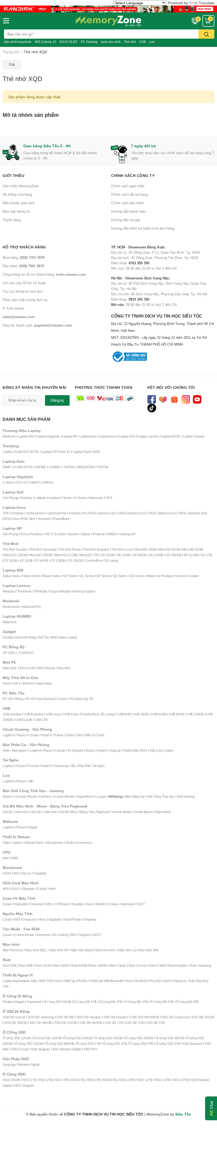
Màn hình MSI (148, 950)
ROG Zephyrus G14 (103, 513)
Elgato (32, 827)
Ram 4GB (9, 965)
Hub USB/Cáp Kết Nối (71, 981)
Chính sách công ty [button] (133, 175)
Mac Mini (64, 668)
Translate (206, 3)
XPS (109, 498)
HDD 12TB (144, 1080)
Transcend (33, 1002)
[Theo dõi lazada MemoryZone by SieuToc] (163, 398)
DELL (14, 653)
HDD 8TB (109, 1080)
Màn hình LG (128, 950)
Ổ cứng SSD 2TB (115, 1044)
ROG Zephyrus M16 (193, 513)
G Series (80, 498)
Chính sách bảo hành (127, 203)
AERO (35, 482)
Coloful (42, 889)
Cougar (100, 796)
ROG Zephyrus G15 (133, 513)
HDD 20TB (180, 1080)
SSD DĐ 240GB (203, 1017)
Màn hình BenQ (82, 950)
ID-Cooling (60, 935)
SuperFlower (73, 919)
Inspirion (54, 498)
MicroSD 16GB (145, 549)
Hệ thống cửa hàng (17, 194)
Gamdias (127, 904)
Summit (180, 576)
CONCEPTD (23, 467)
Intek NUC (10, 668)
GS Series (137, 576)
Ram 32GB (61, 965)
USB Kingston (33, 714)
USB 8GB (123, 714)
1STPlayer (62, 904)
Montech (102, 904)
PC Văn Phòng (13, 699)
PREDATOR (86, 467)
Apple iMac (44, 683)
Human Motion (122, 812)
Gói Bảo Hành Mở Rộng (19, 637)
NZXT (140, 904)
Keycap (115, 750)
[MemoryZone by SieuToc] (108, 21)
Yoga (53, 591)
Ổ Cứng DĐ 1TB (85, 1002)
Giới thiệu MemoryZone (21, 186)
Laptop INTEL (171, 436)
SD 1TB (206, 555)
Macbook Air (11, 607)
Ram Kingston (178, 965)
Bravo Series (52, 576)
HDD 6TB (94, 1080)
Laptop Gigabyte (48, 436)
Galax (115, 904)
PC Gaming (89, 42)
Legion (91, 591)
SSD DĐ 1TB (113, 1023)
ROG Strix (28, 519)
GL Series (87, 576)
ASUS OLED (68, 42)
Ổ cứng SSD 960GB (60, 1044)
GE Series (120, 576)
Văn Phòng (10, 498)
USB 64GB (176, 714)
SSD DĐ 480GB (40, 1023)
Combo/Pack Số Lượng (101, 561)
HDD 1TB (29, 1080)
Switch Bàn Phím (135, 750)
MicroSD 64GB (192, 549)
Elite (62, 534)
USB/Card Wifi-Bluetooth (106, 981)
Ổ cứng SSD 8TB (168, 1044)
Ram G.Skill (157, 965)
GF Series (70, 576)
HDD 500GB (11, 1080)
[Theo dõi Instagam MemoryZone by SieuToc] (186, 398)
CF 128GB (58, 561)
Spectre (73, 534)
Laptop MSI (26, 436)
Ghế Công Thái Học (160, 796)
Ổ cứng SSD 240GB (78, 1038)
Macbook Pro (31, 607)
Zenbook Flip (57, 513)
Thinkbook (24, 591)
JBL (73, 766)
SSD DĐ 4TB (155, 1023)
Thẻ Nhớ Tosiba (70, 549)
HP (5, 653)
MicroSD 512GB (66, 555)
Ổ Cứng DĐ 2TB (110, 1002)
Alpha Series (12, 576)
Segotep (78, 904)
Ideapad (8, 591)
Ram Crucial (137, 965)
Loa (152, 42)
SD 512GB (191, 555)
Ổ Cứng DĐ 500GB (57, 1002)
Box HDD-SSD (43, 981)
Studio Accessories (78, 843)
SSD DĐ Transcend (175, 1017)
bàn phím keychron (17, 42)
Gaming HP (127, 534)
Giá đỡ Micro (69, 812)
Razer (21, 735)
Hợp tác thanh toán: (37, 325)
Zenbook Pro (78, 513)
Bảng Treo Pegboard (94, 812)
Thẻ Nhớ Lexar (122, 549)
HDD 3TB (61, 1080)
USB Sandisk (12, 714)
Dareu (90, 750)
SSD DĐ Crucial (14, 1017)
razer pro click (111, 42)
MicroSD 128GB (15, 555)
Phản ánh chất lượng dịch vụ (25, 300)
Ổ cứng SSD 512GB (29, 1044)
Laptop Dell (127, 436)
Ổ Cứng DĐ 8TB (187, 1002)
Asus (89, 904)
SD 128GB (155, 555)
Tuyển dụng (12, 220)
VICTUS (51, 534)
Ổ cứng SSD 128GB (47, 1038)
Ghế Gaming (186, 796)
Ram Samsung (200, 965)
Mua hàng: (23, 257)
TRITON (102, 467)
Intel (5, 858)
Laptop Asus (107, 436)
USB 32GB (158, 714)
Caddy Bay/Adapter (16, 981)
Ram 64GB (79, 965)
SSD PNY (90, 1049)
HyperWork (84, 796)
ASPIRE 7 (55, 467)
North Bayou (144, 812)
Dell (80, 735)
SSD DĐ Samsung (41, 1017)
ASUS (24, 668)
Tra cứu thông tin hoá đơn (23, 291)
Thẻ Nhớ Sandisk (15, 549)
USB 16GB (140, 714)
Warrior (8, 796)
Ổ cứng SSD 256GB (139, 1038)
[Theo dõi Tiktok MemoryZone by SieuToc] (151, 407)
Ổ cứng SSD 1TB (88, 1044)
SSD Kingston (192, 1044)
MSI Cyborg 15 (45, 42)
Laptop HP (69, 436)
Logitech (9, 735)
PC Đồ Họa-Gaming (40, 699)
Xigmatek (21, 904)
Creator (193, 576)
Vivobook (44, 519)
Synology (9, 1065)
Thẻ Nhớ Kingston (96, 549)
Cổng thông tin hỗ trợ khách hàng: (44, 274)
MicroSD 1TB (89, 555)
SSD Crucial (19, 1049)
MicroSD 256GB (40, 555)
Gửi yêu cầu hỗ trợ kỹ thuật (24, 283)
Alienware (96, 498)
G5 (19, 482)
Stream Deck (34, 843)
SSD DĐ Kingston (115, 1017)
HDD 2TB (45, 1080)
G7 (26, 482)
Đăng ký (57, 400)
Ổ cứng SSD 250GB (108, 1038)
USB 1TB (41, 720)
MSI (40, 668)
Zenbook (17, 513)
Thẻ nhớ (130, 42)
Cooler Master (64, 796)
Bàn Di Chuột (94, 735)
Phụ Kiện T (86, 766)
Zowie (70, 735)
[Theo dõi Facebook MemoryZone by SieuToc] (151, 398)
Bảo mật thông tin (16, 211)
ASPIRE (40, 467)
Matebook (9, 622)
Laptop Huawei (193, 436)
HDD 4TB (77, 1080)
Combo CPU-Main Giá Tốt (75, 699)
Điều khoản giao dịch (19, 203)
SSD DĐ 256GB (15, 1023)
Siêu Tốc (183, 1114)
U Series (9, 482)
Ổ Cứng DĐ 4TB (161, 1002)
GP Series (103, 576)
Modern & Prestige (160, 576)
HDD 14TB (162, 1080)
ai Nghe (99, 766)
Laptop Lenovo (148, 436)
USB (142, 42)
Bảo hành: (23, 266)
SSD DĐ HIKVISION (145, 1017)
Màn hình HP (59, 950)
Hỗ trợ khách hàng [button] (24, 247)
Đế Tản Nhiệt (48, 637)
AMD (14, 858)
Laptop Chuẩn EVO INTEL (21, 452)
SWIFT (7, 467)
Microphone (54, 843)
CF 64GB (41, 561)
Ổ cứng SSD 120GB (17, 1038)
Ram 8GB (26, 965)
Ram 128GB (98, 965)
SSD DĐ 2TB (134, 1023)
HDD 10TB (126, 1080)
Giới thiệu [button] (13, 175)
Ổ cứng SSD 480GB (170, 1038)
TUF (5, 513)
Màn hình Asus (13, 950)
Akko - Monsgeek (15, 750)
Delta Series (31, 576)
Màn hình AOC (106, 950)
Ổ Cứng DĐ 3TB (136, 1002)
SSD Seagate (40, 1049)
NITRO (70, 467)
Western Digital (13, 1002)
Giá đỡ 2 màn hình (44, 812)
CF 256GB (75, 561)
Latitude (40, 498)
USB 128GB (195, 714)
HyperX (46, 735)
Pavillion (36, 534)
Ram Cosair (118, 965)
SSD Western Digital (67, 1049)
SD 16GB (107, 555)
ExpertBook (61, 519)
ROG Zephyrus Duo (163, 513)
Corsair (33, 735)
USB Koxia (71, 714)
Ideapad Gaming (71, 591)
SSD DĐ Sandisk (89, 1017)
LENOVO (26, 653)
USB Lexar (53, 714)
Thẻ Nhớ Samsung (43, 549)
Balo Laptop (68, 637)
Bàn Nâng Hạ (134, 796)
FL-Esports (75, 750)
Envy (24, 534)
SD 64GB (139, 555)
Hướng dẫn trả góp (125, 220)
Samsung (61, 766)
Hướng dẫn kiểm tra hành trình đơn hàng (142, 228)
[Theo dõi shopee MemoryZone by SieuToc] (174, 398)
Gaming (26, 498)
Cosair (7, 904)
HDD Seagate (24, 1085)
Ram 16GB (43, 965)
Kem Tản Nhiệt (136, 981)
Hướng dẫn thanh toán (128, 211)
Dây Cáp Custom (162, 750)
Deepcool (37, 904)
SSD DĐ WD (65, 1017)
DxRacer (45, 796)
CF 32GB (26, 561)
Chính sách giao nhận (127, 186)
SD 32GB (123, 555)
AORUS (47, 482)
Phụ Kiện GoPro (160, 981)
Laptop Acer (88, 436)
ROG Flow (11, 519)
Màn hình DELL (36, 950)
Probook (99, 534)
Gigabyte (40, 873)
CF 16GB (10, 561)
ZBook (85, 534)
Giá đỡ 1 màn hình (16, 812)
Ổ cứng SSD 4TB (141, 1044)
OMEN (112, 534)
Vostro (67, 498)
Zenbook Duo (35, 513)
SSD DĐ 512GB (65, 1023)
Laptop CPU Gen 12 (56, 452)
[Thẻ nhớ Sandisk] (108, 8)
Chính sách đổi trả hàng (129, 194)
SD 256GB (173, 555)
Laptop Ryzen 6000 (86, 452)
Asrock (50, 668)
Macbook (9, 436)
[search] (206, 34)
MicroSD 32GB (169, 549)
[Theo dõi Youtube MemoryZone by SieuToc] (197, 398)
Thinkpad (40, 591)
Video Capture (13, 843)
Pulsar (59, 735)
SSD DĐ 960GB (90, 1023)
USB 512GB (23, 720)
